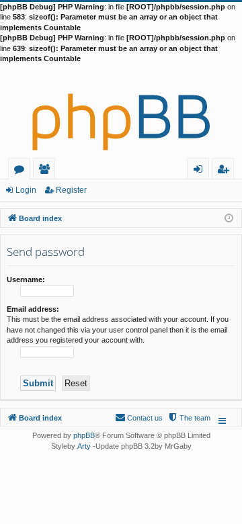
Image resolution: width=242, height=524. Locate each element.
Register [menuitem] (225, 171)
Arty (84, 446)
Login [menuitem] (200, 171)
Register (71, 190)
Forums (22, 171)
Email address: (33, 309)
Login (25, 190)
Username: (26, 279)
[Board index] (121, 111)
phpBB (84, 435)
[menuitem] (188, 417)
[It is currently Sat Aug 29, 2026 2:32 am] (229, 217)
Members (46, 171)
